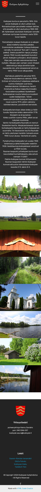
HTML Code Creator (25, 488)
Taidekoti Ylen (20, 467)
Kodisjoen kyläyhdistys (19, 4)
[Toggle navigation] (37, 4)
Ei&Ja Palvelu (20, 461)
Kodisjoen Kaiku (20, 464)
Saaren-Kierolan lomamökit (20, 459)
